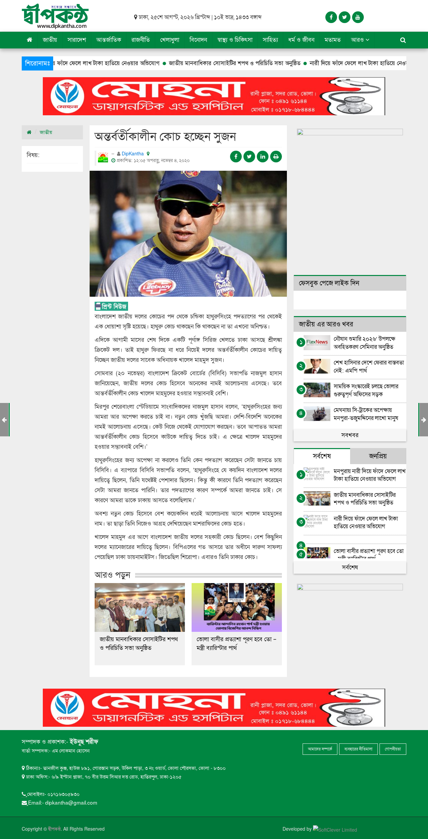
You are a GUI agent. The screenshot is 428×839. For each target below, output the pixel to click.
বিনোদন (198, 40)
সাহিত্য (270, 40)
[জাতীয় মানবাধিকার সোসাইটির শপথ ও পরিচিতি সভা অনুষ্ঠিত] (140, 607)
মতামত (333, 40)
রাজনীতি (140, 40)
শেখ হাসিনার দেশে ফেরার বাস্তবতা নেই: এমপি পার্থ (369, 366)
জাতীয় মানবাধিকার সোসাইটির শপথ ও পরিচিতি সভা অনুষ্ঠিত (203, 63)
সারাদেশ (77, 40)
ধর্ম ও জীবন (301, 40)
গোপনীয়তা (393, 749)
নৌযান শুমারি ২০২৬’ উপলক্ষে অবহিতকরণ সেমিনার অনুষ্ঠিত (364, 342)
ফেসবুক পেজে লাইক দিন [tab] (329, 283)
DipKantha (133, 154)
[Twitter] (344, 17)
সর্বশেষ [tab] (322, 456)
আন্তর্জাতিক (108, 40)
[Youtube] (358, 17)
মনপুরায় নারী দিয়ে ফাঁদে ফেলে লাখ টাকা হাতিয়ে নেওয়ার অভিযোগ (370, 474)
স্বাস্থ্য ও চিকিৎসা (234, 40)
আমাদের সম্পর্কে (320, 749)
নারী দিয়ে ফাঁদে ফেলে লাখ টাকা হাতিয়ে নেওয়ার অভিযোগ (340, 63)
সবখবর (349, 435)
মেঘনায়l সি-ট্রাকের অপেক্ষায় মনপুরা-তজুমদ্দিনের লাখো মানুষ (366, 413)
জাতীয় (50, 40)
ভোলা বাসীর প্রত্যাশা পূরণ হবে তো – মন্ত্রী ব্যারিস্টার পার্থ (237, 644)
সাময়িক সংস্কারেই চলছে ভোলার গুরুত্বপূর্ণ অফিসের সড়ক (366, 390)
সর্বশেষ (350, 567)
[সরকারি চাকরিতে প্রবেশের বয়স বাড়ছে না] (424, 420)
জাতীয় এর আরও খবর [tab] (326, 324)
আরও (358, 40)
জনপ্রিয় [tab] (378, 456)
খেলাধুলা (169, 40)
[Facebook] (331, 17)
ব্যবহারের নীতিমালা (358, 749)
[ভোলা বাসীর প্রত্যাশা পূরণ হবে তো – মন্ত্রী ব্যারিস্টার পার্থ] (237, 607)
